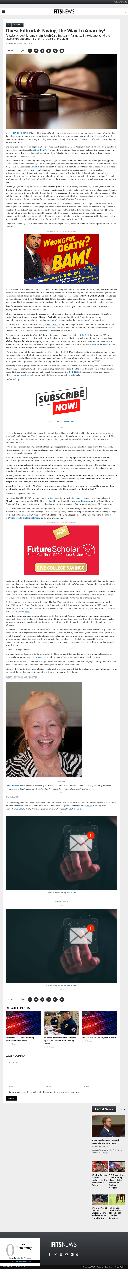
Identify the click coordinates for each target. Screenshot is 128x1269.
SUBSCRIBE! (69, 421)
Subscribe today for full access (20, 1258)
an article (49, 497)
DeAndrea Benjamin (80, 501)
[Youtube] (68, 1254)
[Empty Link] (122, 1109)
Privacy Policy (119, 1267)
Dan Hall (35, 166)
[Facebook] (51, 1254)
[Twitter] (57, 1254)
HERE (89, 805)
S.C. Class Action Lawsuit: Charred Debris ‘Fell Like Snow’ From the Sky (99, 1213)
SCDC (64, 351)
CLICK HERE (18, 808)
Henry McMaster (34, 657)
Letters (10, 43)
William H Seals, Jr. (101, 344)
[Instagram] (62, 1254)
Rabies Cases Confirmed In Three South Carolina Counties (115, 1213)
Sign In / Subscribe (121, 2)
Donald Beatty (39, 149)
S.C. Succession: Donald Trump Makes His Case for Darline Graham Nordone (116, 1181)
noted (27, 611)
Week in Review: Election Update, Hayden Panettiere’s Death (99, 1180)
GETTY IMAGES (62, 901)
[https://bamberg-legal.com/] (61, 283)
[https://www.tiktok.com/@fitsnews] (77, 1254)
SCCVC (88, 785)
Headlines (18, 24)
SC (9, 24)
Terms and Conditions (104, 1267)
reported (76, 601)
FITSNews (12, 1044)
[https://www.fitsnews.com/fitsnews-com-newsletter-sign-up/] (61, 853)
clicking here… (72, 892)
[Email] (73, 1254)
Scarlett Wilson (49, 324)
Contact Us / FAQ (89, 1267)
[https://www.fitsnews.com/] (64, 1244)
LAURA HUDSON (17, 133)
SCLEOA (84, 334)
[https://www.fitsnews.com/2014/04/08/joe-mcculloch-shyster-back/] (99, 1023)
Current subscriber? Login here (20, 1261)
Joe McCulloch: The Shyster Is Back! (99, 1037)
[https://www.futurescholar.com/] (61, 575)
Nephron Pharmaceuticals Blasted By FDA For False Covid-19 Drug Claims (60, 1040)
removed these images (22, 374)
